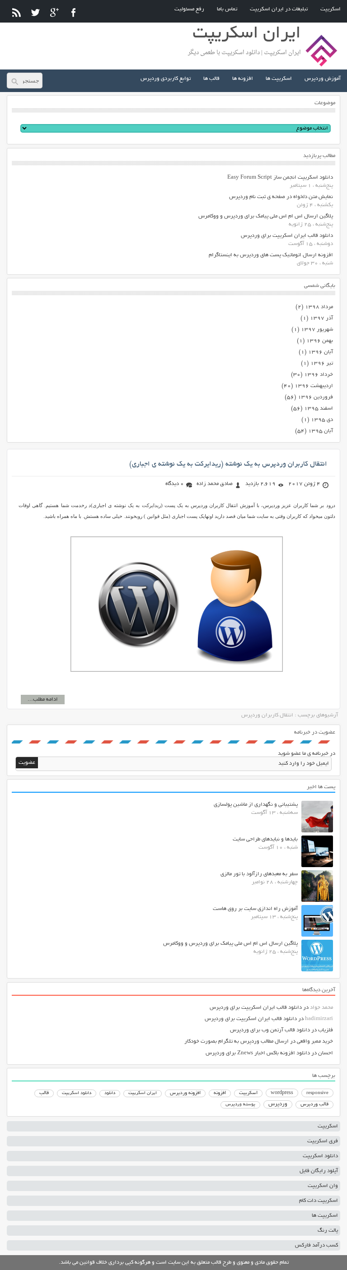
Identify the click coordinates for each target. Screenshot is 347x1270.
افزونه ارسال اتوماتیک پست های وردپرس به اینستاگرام (271, 255)
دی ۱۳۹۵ (322, 420)
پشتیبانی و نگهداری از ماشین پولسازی (256, 805)
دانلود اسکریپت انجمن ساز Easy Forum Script (280, 177)
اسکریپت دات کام (318, 1201)
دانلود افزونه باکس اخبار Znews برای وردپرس (258, 1053)
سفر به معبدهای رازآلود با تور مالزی (259, 874)
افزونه (220, 1093)
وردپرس (277, 1104)
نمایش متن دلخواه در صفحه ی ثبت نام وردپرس (281, 197)
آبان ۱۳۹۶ (320, 352)
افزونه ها (242, 79)
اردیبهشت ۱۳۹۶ (314, 386)
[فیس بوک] (73, 12)
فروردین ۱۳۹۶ (315, 397)
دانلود (109, 1093)
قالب (44, 1093)
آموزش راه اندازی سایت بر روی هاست (255, 909)
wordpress (282, 1093)
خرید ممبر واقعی (315, 1041)
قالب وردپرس (314, 1104)
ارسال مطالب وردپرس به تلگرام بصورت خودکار (236, 1041)
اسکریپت (330, 9)
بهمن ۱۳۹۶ (319, 341)
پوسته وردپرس (240, 1104)
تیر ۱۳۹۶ (321, 363)
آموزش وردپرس (323, 79)
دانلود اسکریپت (76, 1093)
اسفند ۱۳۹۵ (318, 408)
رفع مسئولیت (189, 9)
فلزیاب (325, 1030)
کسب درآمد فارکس (316, 1245)
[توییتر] (35, 12)
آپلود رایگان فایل (319, 1171)
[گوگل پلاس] (54, 12)
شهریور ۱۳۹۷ (317, 330)
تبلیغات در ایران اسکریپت (279, 9)
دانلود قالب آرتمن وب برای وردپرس (270, 1030)
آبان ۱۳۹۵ (320, 431)
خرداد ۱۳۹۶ (318, 375)
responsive (317, 1093)
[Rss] (16, 12)
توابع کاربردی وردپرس (166, 79)
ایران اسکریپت (142, 1093)
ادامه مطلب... (43, 699)
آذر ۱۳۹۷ (321, 318)
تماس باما (227, 9)
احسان (325, 1053)
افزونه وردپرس (185, 1093)
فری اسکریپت (322, 1141)
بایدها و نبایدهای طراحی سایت (265, 839)
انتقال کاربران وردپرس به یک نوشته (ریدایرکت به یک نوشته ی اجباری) (228, 464)
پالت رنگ (328, 1230)
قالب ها (211, 79)
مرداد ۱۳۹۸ (319, 307)
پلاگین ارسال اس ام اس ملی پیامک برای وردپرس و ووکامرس (265, 216)
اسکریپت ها (279, 79)
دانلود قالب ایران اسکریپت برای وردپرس (287, 236)
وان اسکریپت (323, 1186)
